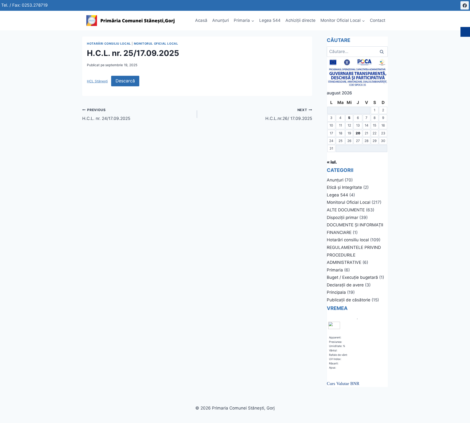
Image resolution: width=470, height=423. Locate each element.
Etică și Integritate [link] (344, 187)
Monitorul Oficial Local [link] (156, 43)
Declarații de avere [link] (345, 284)
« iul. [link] (332, 162)
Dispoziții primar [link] (342, 217)
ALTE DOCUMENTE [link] (346, 209)
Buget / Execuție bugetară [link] (352, 277)
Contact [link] (377, 20)
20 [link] (358, 133)
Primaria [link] (335, 270)
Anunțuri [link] (220, 20)
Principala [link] (336, 292)
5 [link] (349, 118)
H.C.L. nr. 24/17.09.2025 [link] (106, 114)
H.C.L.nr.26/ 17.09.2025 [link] (288, 114)
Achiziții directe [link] (300, 20)
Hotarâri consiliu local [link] (109, 43)
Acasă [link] (201, 20)
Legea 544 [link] (270, 20)
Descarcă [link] (125, 80)
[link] (464, 5)
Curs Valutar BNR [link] (343, 383)
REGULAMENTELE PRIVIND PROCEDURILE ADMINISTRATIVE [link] (354, 255)
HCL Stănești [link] (97, 81)
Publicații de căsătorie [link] (348, 299)
